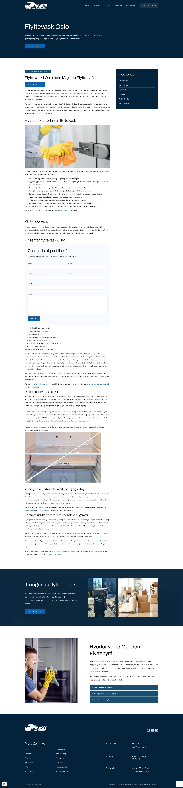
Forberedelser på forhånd (103, 687)
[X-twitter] (152, 730)
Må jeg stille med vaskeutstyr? (105, 694)
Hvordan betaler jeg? (101, 700)
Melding (30, 294)
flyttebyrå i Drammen (55, 554)
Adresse (71, 274)
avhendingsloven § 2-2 (41, 412)
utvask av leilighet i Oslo (62, 210)
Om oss (107, 5)
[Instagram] (156, 730)
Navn (30, 263)
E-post (70, 263)
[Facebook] (148, 730)
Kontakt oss (130, 5)
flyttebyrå (106, 661)
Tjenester (96, 5)
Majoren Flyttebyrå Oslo (81, 93)
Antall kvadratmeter (34, 284)
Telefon (30, 274)
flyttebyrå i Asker (61, 551)
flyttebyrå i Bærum (91, 544)
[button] (124, 688)
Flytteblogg (117, 5)
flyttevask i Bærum (98, 541)
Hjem (87, 5)
